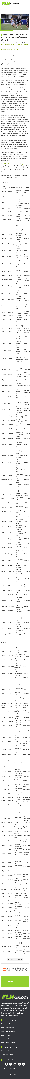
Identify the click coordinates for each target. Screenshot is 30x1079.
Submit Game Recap (7, 1024)
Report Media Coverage (8, 1031)
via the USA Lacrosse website (9, 49)
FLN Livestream (16, 982)
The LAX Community (15, 46)
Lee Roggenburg (10, 43)
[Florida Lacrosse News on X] (19, 1064)
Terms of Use (16, 1070)
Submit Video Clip (6, 1035)
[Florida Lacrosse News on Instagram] (10, 1064)
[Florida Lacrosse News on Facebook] (6, 1064)
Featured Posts (16, 44)
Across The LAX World (6, 44)
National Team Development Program (14, 164)
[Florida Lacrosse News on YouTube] (15, 1064)
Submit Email (5, 1038)
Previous (12, 959)
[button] (28, 3)
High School (7, 46)
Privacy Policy (22, 1070)
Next (19, 959)
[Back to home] (10, 3)
